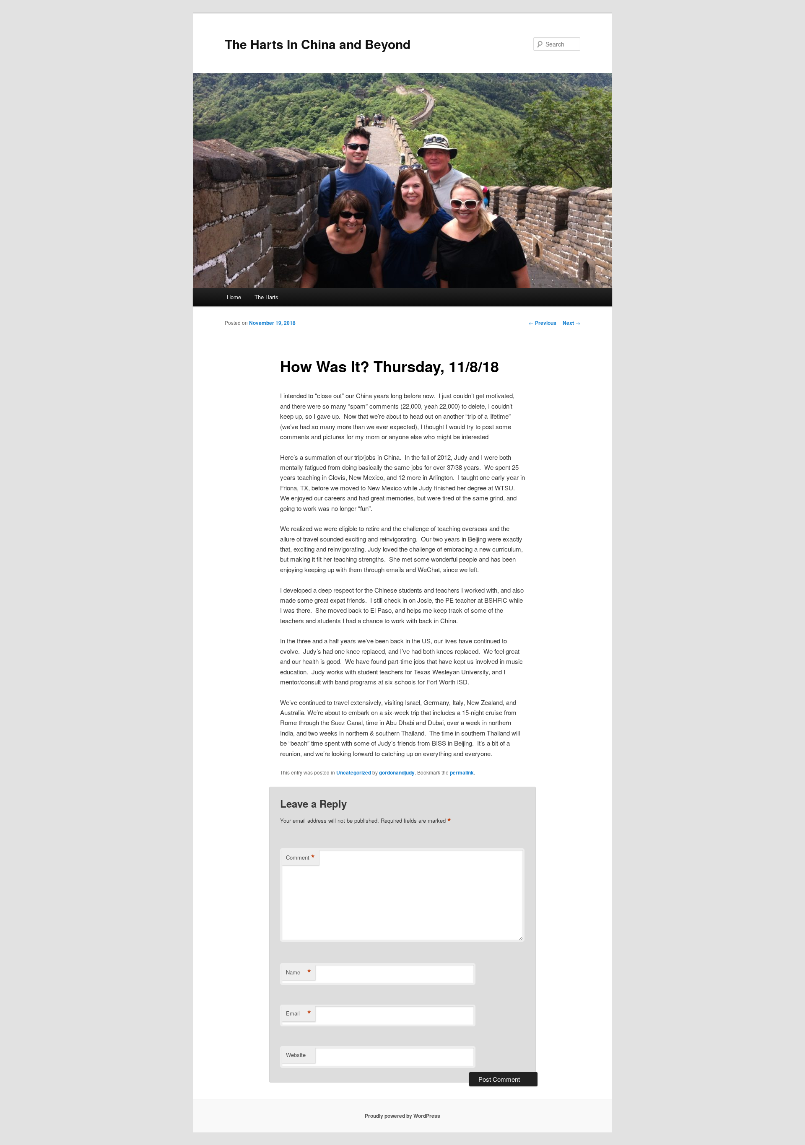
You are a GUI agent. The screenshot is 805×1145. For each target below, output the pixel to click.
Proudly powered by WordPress (402, 1115)
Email (298, 1013)
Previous (542, 322)
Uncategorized (353, 772)
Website (296, 1055)
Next (571, 322)
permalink (462, 772)
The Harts (266, 297)
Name (298, 972)
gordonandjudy (397, 772)
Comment (300, 857)
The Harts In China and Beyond (317, 44)
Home (234, 297)
